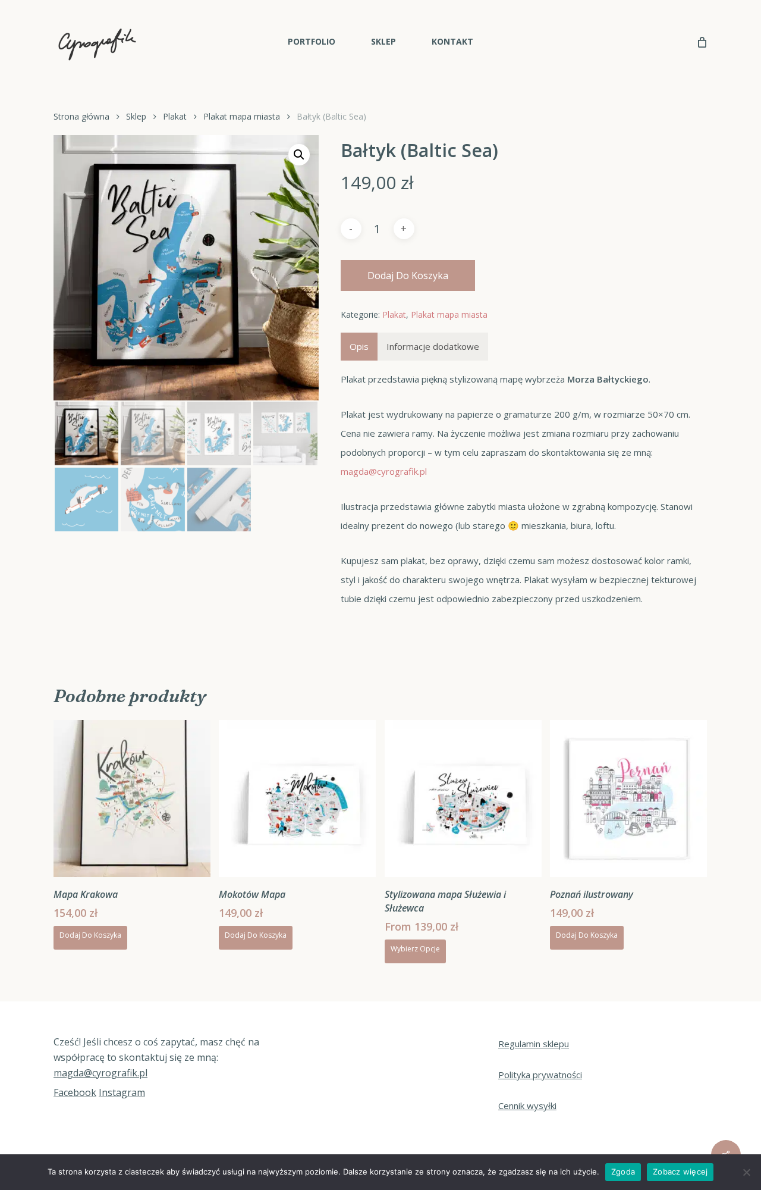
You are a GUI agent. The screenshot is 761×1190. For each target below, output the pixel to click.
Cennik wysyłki (527, 1105)
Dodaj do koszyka (407, 275)
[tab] (359, 347)
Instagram (122, 1092)
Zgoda (623, 1171)
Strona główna (81, 116)
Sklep (136, 116)
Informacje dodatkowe (432, 346)
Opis (359, 346)
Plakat (175, 116)
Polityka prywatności (540, 1075)
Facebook (75, 1092)
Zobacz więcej (680, 1171)
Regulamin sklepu (533, 1044)
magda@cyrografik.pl (384, 471)
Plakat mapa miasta (241, 116)
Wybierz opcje (415, 949)
